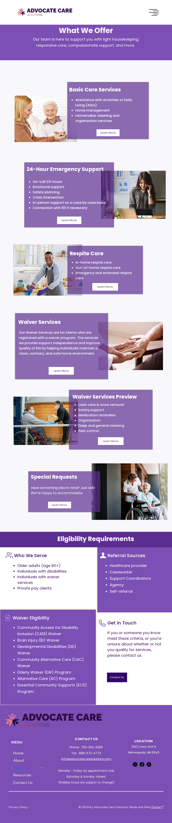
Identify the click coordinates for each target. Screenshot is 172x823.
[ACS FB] (142, 764)
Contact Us (23, 782)
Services (20, 767)
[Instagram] (135, 764)
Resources (22, 775)
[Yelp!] (149, 764)
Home (18, 753)
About (18, 760)
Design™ (157, 807)
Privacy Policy (18, 807)
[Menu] (153, 12)
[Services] (42, 767)
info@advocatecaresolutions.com (86, 759)
